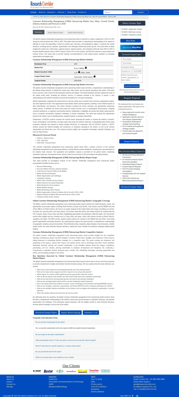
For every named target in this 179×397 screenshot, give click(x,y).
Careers (9, 382)
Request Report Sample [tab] (55, 32)
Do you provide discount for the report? (48, 351)
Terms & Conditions (98, 387)
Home (33, 12)
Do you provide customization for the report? (50, 322)
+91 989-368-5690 (157, 379)
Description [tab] (38, 32)
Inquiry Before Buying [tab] (75, 32)
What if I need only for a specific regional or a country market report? (58, 346)
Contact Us (82, 12)
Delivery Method (97, 392)
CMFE (51, 384)
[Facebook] (132, 396)
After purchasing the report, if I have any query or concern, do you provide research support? (65, 340)
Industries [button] (51, 12)
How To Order (96, 379)
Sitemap (9, 387)
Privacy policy (96, 384)
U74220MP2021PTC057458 (146, 389)
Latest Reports (44, 16)
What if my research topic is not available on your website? (54, 357)
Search (140, 12)
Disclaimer (95, 389)
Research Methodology (58, 387)
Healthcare (53, 379)
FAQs (93, 382)
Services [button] (61, 12)
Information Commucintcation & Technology (66, 382)
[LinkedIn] (137, 396)
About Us (42, 12)
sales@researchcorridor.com (144, 384)
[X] (135, 396)
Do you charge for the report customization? (49, 334)
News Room (72, 12)
